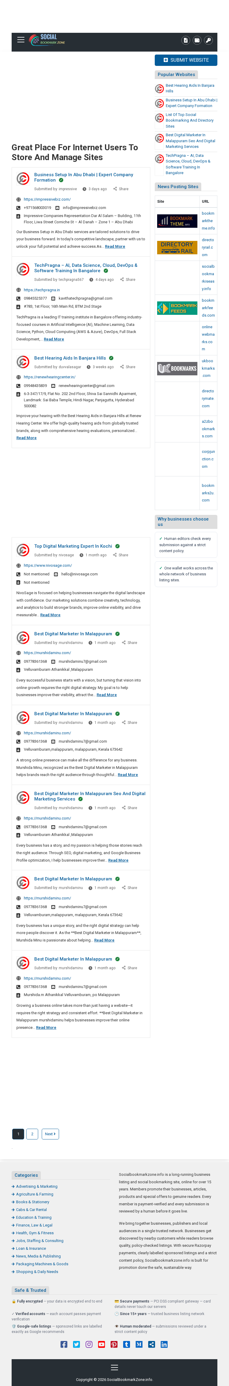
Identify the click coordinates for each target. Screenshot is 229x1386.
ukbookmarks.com (208, 368)
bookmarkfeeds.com (208, 307)
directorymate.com (208, 398)
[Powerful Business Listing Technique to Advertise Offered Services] (177, 277)
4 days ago (104, 281)
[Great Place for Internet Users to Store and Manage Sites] (49, 40)
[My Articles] (185, 40)
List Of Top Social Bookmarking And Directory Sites (189, 120)
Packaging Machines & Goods (42, 1264)
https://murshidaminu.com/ (47, 653)
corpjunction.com (208, 458)
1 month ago (96, 556)
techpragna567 (71, 280)
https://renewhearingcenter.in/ (49, 377)
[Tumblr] (126, 1345)
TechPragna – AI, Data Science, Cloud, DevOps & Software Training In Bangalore (85, 268)
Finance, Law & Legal (34, 1225)
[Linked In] (164, 1345)
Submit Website (189, 60)
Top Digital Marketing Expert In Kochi (73, 546)
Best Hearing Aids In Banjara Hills (70, 358)
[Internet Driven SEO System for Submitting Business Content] (177, 338)
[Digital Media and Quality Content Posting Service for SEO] (177, 221)
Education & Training (34, 1217)
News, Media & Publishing (38, 1256)
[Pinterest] (114, 1345)
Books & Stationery (32, 1202)
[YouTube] (101, 1345)
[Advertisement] (114, 16)
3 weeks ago (103, 368)
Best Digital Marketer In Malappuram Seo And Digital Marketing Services (190, 141)
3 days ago (98, 190)
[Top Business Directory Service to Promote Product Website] (177, 399)
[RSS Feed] (151, 1345)
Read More (115, 246)
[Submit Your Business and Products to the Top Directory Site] (177, 247)
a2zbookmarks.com (208, 428)
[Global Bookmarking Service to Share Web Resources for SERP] (177, 308)
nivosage (66, 555)
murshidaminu (71, 643)
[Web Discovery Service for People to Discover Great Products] (177, 459)
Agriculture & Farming (34, 1194)
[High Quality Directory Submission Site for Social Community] (177, 493)
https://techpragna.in (42, 290)
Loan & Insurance (31, 1248)
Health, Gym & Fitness (35, 1233)
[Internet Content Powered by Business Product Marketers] (177, 429)
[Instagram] (89, 1345)
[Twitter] (76, 1345)
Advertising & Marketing (37, 1186)
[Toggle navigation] (21, 40)
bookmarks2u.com (208, 492)
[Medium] (139, 1345)
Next (49, 1134)
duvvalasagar (70, 367)
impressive (68, 189)
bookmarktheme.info (208, 220)
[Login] (208, 40)
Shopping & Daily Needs (37, 1271)
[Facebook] (64, 1345)
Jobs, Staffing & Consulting (40, 1240)
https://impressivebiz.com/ (47, 199)
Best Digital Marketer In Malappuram (73, 634)
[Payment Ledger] (197, 40)
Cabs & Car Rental (31, 1209)
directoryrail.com (208, 247)
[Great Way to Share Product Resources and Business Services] (177, 368)
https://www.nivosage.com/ (48, 565)
